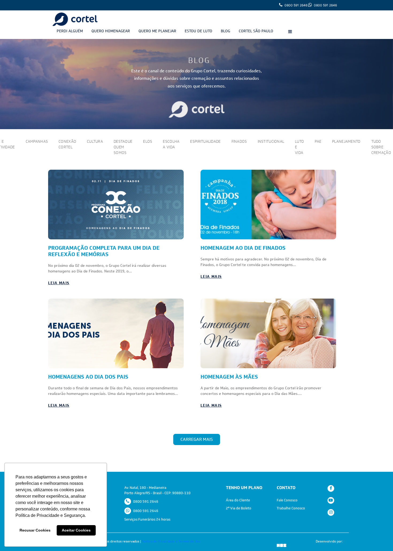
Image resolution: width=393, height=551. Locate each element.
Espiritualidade (205, 141)
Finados (239, 141)
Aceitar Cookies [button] (76, 530)
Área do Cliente (238, 500)
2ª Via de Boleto (238, 508)
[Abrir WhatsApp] (380, 537)
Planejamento (346, 141)
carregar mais (196, 439)
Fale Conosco (287, 500)
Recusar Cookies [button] (35, 530)
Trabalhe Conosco (291, 508)
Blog (225, 31)
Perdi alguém (70, 31)
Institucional (271, 141)
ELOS (147, 141)
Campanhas (37, 141)
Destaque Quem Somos (123, 147)
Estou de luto (198, 31)
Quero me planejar (157, 31)
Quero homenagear (110, 31)
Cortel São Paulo (256, 31)
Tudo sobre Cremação (381, 147)
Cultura (95, 141)
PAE (318, 141)
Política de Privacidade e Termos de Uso (171, 541)
